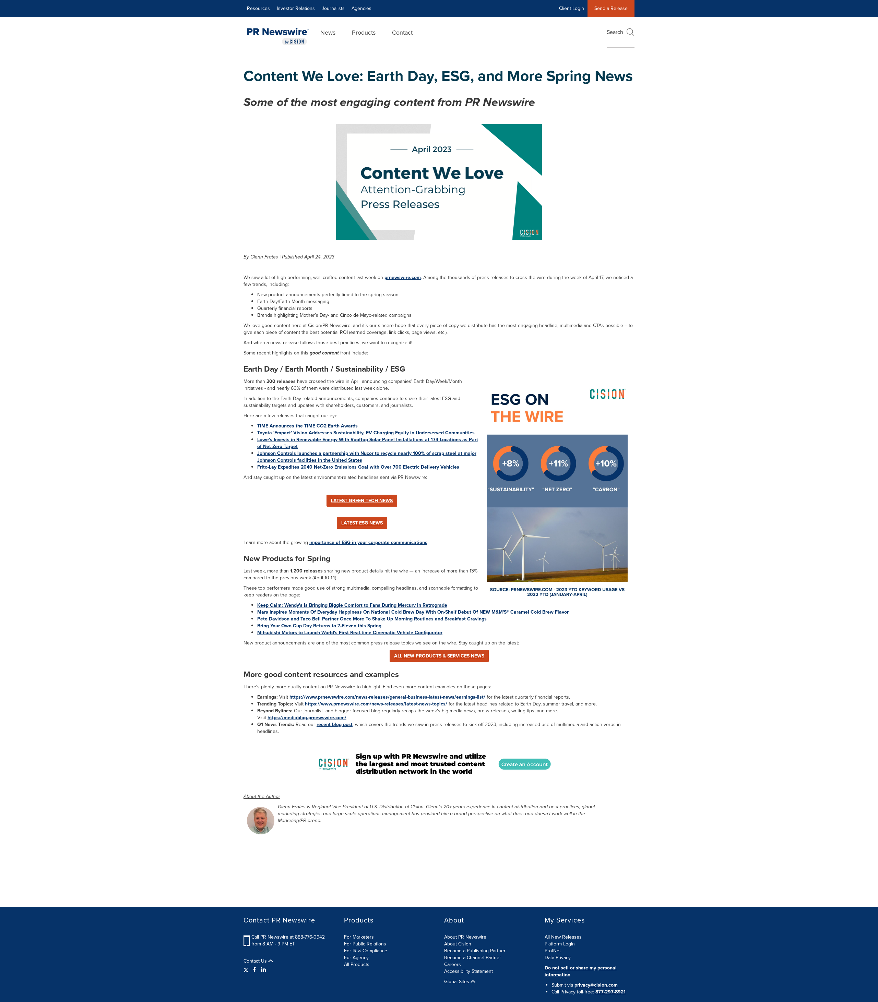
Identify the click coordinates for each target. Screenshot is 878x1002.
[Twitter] (247, 969)
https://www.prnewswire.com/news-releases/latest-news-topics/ (376, 704)
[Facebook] (254, 969)
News (327, 32)
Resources (258, 8)
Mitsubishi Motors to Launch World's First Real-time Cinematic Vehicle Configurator (349, 632)
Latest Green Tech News (362, 500)
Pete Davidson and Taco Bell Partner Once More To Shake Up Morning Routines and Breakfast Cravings (372, 619)
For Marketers (359, 937)
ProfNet (553, 950)
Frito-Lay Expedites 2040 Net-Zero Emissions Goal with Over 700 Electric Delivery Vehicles (358, 467)
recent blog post (335, 724)
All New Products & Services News (439, 656)
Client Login (571, 8)
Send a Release (611, 8)
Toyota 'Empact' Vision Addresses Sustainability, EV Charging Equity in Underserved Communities (366, 432)
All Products (356, 964)
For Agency (356, 957)
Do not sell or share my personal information (581, 971)
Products (364, 32)
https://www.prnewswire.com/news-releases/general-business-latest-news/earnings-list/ (387, 697)
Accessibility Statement (468, 971)
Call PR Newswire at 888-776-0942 (288, 937)
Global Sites (457, 981)
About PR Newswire (465, 937)
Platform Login (560, 943)
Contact (402, 32)
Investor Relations (296, 8)
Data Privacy (558, 957)
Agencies (361, 8)
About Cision (457, 943)
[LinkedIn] (263, 969)
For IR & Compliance (365, 950)
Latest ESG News (362, 523)
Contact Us (256, 961)
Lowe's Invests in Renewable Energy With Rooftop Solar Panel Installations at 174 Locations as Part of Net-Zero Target (367, 443)
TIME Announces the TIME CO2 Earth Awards (307, 426)
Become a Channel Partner (472, 957)
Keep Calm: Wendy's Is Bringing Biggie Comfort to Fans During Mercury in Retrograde (352, 605)
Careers (452, 964)
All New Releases (563, 937)
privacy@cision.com (596, 985)
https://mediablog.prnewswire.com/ (307, 717)
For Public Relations (365, 943)
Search (615, 32)
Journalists (333, 8)
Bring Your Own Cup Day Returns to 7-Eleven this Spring (319, 625)
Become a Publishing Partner (475, 950)
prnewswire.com (402, 277)
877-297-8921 (610, 991)
